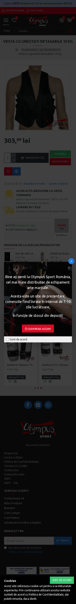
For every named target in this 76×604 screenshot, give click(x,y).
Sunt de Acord (62, 580)
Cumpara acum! (39, 328)
